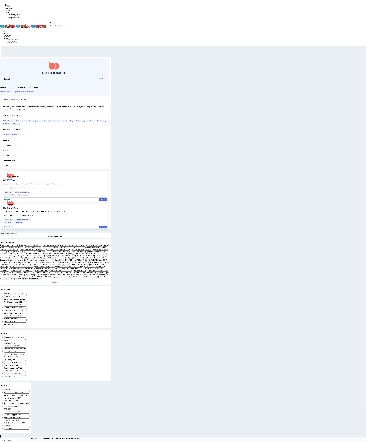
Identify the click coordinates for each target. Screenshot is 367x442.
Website (102, 79)
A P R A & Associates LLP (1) (75, 245)
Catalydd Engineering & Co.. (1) (61, 270)
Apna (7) (71, 254)
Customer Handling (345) (13, 373)
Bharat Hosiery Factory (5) (31, 264)
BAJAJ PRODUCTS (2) (79, 262)
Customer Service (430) (12, 362)
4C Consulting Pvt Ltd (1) (9, 245)
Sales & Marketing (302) (12, 417)
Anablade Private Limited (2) (57, 254)
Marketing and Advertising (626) (15, 395)
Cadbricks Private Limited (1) (45, 268)
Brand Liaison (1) (56, 266)
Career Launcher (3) (41, 270)
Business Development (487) (14, 354)
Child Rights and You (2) (18, 273)
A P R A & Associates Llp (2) (54, 245)
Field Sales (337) (9, 376)
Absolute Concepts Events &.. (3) (12, 247)
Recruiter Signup (13, 16)
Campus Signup (13, 18)
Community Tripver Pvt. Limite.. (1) (60, 275)
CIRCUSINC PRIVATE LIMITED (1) (39, 273)
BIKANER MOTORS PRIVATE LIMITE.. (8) (56, 264)
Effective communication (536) (15, 349)
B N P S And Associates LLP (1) (47, 262)
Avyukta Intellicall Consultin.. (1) (23, 262)
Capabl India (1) (16, 270)
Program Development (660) (14, 392)
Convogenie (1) (102, 275)
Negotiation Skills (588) (12, 346)
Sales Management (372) (13, 368)
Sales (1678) (8, 390)
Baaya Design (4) (65, 262)
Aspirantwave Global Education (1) (83, 258)
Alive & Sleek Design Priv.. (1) (81, 249)
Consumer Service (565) (12, 401)
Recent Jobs (24, 99)
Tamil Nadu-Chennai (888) (13, 302)
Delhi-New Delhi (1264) (12, 296)
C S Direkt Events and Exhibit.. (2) (22, 268)
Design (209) (8, 428)
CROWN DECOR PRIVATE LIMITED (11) (85, 277)
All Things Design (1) (15, 252)
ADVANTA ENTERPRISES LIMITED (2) (72, 247)
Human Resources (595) (12, 398)
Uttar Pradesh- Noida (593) (13, 310)
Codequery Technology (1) (18, 275)
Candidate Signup (14, 14)
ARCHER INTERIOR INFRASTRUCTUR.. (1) (89, 254)
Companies (8, 9)
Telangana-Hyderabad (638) (14, 308)
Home (7, 5)
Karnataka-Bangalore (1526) (14, 294)
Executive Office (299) (11, 420)
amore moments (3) (94, 252)
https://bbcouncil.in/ (10, 145)
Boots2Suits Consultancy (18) (20, 266)
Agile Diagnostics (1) (93, 247)
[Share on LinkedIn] (9, 199)
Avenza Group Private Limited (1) (39, 260)
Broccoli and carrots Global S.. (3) (76, 266)
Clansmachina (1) (89, 273)
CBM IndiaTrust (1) (80, 270)
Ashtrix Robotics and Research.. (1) (57, 258)
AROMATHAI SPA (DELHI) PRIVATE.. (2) (90, 256)
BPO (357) (7, 409)
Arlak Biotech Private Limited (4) (34, 256)
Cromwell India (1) (64, 277)
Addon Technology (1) (51, 247)
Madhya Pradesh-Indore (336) (14, 324)
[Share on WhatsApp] (7, 199)
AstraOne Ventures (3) (18, 260)
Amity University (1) (79, 252)
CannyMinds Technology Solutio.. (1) (69, 268)
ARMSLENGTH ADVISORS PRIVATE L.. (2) (61, 256)
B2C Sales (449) (9, 360)
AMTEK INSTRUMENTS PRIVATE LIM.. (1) (31, 254)
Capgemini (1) (28, 270)
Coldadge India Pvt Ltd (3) (38, 275)
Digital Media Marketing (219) (14, 423)
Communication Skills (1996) (14, 337)
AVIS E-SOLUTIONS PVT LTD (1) (79, 260)
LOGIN (52, 22)
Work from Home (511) (12, 319)
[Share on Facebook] (5, 199)
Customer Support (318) (12, 415)
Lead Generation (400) (12, 365)
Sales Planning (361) (11, 371)
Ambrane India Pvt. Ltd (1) (61, 252)
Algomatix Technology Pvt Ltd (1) (58, 249)
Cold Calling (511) (10, 351)
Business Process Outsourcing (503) (17, 403)
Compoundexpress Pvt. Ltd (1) (85, 275)
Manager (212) (9, 426)
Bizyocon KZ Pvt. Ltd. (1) (79, 264)
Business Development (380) (14, 406)
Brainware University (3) (41, 266)
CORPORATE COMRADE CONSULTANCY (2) (41, 277)
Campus (7, 10)
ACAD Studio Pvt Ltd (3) (33, 247)
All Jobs (7, 7)
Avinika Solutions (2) (59, 260)
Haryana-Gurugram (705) (13, 305)
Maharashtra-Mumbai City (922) (15, 299)
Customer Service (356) (12, 412)
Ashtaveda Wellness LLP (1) (33, 258)
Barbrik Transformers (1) (97, 262)
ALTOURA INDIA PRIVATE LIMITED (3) (37, 252)
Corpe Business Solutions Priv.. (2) (12, 277)
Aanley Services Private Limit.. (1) (97, 245)
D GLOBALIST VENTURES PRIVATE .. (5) (27, 279)
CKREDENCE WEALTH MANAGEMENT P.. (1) (67, 273)
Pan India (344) (9, 321)
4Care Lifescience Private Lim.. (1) (31, 245)
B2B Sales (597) (9, 343)
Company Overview (10, 99)
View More (55, 282)
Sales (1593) (8, 340)
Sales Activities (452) (11, 357)
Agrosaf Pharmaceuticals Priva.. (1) (32, 249)
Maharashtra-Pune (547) (13, 313)
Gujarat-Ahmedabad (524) (13, 316)
